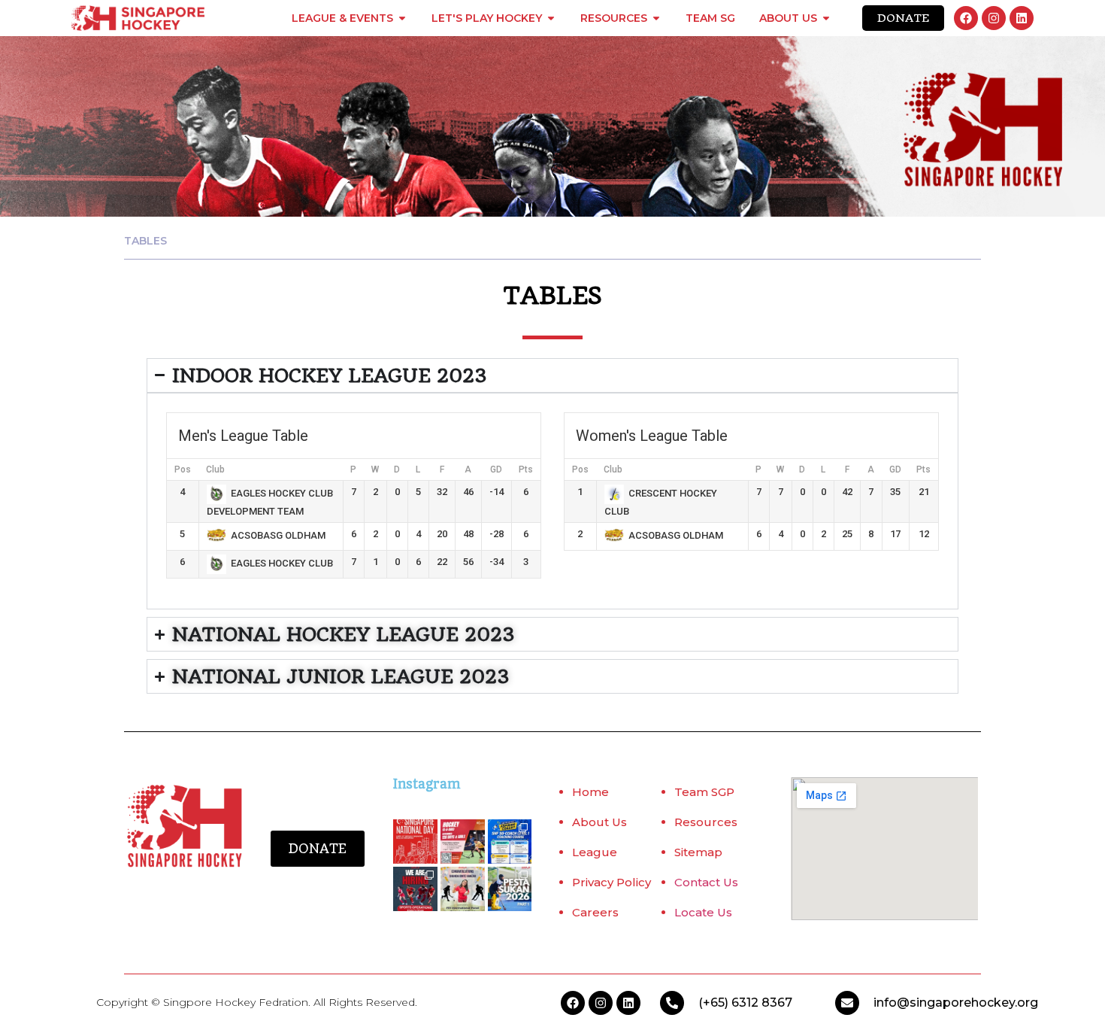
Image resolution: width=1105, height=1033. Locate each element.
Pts (526, 469)
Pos (182, 469)
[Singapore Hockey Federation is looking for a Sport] (415, 889)
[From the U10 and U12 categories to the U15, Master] (510, 889)
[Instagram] (994, 18)
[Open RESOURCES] (656, 18)
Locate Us (703, 912)
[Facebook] (966, 18)
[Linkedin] (1022, 18)
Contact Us (706, 882)
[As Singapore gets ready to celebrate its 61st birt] (415, 841)
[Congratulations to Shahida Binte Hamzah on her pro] (462, 889)
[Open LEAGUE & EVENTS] (402, 18)
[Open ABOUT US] (826, 18)
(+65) (714, 1002)
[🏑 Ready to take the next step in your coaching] (510, 841)
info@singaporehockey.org (955, 1002)
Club (215, 469)
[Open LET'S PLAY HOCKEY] (551, 18)
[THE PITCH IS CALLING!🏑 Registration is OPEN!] (462, 841)
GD (496, 469)
